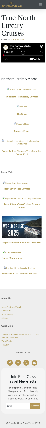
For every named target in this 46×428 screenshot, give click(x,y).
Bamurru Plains (22, 131)
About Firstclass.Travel (11, 307)
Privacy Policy (7, 314)
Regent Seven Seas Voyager (16, 188)
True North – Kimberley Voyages (21, 96)
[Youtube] (26, 363)
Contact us (6, 310)
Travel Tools (7, 341)
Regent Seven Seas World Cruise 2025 (21, 242)
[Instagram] (18, 363)
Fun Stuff (5, 345)
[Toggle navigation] (40, 4)
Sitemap (5, 318)
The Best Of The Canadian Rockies (19, 273)
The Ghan (22, 113)
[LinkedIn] (34, 363)
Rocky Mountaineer (12, 258)
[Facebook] (10, 363)
